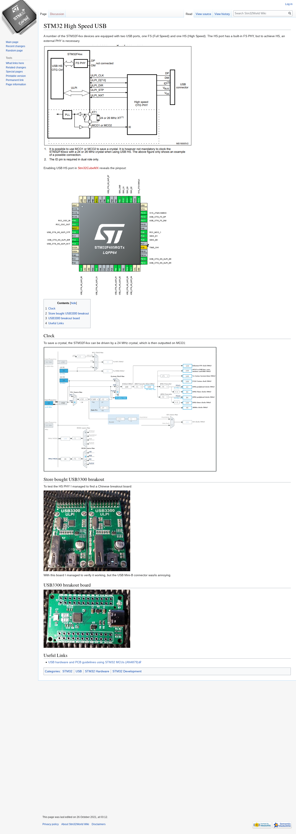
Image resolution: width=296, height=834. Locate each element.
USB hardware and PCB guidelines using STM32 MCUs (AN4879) (93, 662)
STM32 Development (126, 671)
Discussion (57, 14)
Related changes (16, 67)
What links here (15, 63)
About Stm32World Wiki (75, 824)
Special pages (14, 71)
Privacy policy (50, 824)
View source (203, 14)
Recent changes (15, 46)
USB (79, 671)
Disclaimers (99, 824)
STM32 (67, 671)
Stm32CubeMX (88, 168)
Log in (289, 4)
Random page (14, 50)
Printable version (16, 75)
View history (222, 14)
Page (43, 14)
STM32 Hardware (97, 671)
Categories (52, 671)
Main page (12, 42)
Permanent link (15, 80)
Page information (16, 84)
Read (189, 14)
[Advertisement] (167, 745)
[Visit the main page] (19, 17)
